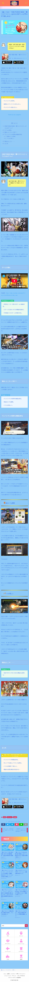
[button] (3, 3)
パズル (18, 975)
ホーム (5, 973)
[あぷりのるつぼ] (14, 3)
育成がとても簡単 (11, 136)
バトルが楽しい (10, 138)
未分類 (15, 817)
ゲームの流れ (8, 130)
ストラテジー (13, 973)
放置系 (8, 973)
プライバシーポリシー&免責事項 (14, 977)
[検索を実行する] (26, 925)
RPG (4, 817)
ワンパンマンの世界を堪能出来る (13, 134)
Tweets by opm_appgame (14, 114)
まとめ (6, 143)
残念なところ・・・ (10, 141)
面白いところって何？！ (11, 132)
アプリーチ (24, 58)
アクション (9, 817)
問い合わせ (22, 975)
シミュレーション (7, 975)
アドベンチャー (22, 973)
